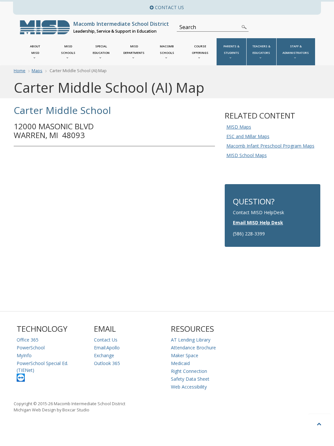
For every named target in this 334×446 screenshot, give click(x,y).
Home (19, 70)
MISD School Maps (246, 155)
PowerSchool (31, 347)
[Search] (244, 27)
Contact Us (105, 340)
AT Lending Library (190, 340)
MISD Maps (238, 127)
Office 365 (27, 340)
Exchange (104, 355)
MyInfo (24, 355)
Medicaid (180, 363)
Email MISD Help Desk (258, 222)
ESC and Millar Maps (247, 136)
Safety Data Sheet (190, 379)
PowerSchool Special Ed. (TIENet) (42, 366)
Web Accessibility (189, 387)
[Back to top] (320, 424)
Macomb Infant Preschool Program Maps (270, 146)
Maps (37, 70)
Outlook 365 (107, 363)
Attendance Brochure (193, 347)
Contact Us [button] (223, 7)
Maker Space (184, 355)
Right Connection (189, 371)
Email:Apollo (107, 347)
